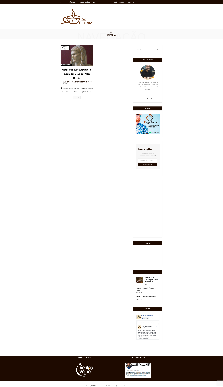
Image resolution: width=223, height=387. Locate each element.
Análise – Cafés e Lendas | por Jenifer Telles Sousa (151, 279)
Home (62, 2)
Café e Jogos (119, 2)
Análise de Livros (66, 64)
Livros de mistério (138, 256)
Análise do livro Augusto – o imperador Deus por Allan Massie (76, 74)
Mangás (157, 256)
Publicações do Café (88, 2)
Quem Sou (151, 263)
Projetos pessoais (144, 263)
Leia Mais (76, 97)
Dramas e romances (144, 256)
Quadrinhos (151, 256)
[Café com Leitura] (77, 16)
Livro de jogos (157, 263)
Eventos (105, 2)
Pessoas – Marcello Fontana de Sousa (146, 289)
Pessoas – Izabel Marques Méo (146, 296)
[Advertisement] (130, 13)
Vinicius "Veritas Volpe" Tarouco (78, 82)
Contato (130, 2)
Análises (71, 2)
